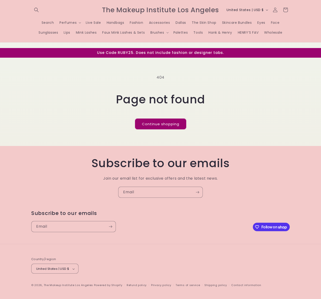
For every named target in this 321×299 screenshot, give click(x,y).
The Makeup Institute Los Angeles (68, 285)
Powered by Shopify (108, 285)
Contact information (246, 285)
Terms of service (188, 285)
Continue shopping (160, 123)
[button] (36, 10)
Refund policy (137, 285)
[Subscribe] (197, 192)
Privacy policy (161, 285)
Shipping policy (215, 285)
